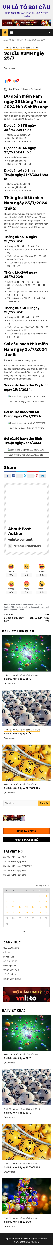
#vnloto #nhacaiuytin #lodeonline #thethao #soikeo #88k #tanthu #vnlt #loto (23, 605)
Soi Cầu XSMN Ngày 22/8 (17, 679)
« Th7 (24, 931)
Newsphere (19, 1242)
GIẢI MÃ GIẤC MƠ (11, 948)
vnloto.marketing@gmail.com (27, 546)
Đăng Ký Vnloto (26, 831)
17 (7, 912)
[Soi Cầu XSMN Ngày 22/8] (26, 653)
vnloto (21, 610)
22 (39, 912)
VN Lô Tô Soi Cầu (26, 7)
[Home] (5, 33)
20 (26, 912)
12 (20, 907)
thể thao (14, 610)
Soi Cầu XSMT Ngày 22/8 (17, 733)
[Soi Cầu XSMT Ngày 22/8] (26, 708)
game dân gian (38, 607)
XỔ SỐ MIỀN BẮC (32, 784)
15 (39, 907)
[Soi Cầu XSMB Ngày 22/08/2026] (26, 763)
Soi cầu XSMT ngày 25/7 (39, 617)
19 (20, 912)
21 (33, 912)
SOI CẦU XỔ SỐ (19, 48)
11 (13, 907)
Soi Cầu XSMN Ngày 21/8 (14, 870)
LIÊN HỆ (7, 952)
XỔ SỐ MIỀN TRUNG (33, 730)
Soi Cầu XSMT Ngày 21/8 (14, 875)
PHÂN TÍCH (8, 48)
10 (7, 907)
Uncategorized (9, 965)
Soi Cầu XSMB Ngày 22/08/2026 (22, 788)
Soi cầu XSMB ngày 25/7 (14, 617)
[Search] (49, 32)
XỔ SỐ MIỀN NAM (32, 48)
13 (26, 907)
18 (13, 912)
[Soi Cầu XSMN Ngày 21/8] (26, 1196)
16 (46, 907)
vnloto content (20, 540)
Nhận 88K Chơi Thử (26, 839)
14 (33, 907)
